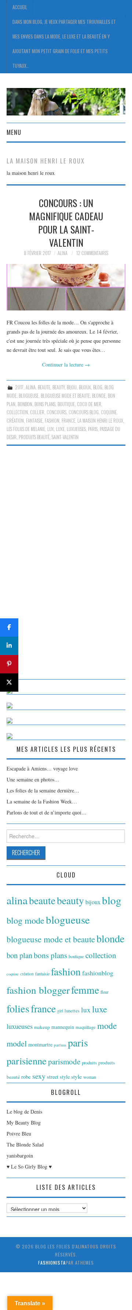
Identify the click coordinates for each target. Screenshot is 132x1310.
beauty (58, 387)
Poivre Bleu (19, 1133)
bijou (72, 387)
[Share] (9, 627)
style (76, 1076)
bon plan (19, 955)
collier (37, 412)
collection (17, 412)
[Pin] (9, 664)
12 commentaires (92, 253)
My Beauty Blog (24, 1122)
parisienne (27, 1060)
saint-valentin (65, 437)
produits (89, 1062)
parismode (64, 1061)
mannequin (62, 1027)
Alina (62, 253)
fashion (52, 420)
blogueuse (28, 395)
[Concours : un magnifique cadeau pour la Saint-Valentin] (66, 287)
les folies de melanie (26, 429)
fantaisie (34, 420)
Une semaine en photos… (33, 779)
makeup (42, 1027)
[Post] (9, 682)
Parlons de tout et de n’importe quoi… (47, 812)
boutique (66, 404)
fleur (104, 992)
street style (58, 1076)
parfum (60, 1045)
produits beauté (34, 437)
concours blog (84, 412)
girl (60, 1010)
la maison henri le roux (100, 420)
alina (31, 387)
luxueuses (76, 429)
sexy (38, 1076)
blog (97, 387)
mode (107, 1025)
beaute (44, 387)
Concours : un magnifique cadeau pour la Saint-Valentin (66, 222)
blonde (99, 395)
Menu (14, 132)
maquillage (86, 1027)
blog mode (25, 920)
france (68, 420)
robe (26, 1076)
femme (85, 990)
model (17, 1043)
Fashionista (52, 1262)
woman (89, 1077)
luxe (60, 429)
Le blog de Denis (24, 1111)
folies (18, 1008)
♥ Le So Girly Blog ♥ (29, 1166)
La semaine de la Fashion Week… (42, 801)
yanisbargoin (20, 1155)
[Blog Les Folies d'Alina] (66, 100)
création (15, 420)
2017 (19, 387)
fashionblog (97, 972)
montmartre (40, 1044)
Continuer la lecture (66, 364)
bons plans (44, 404)
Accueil (19, 7)
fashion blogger (38, 990)
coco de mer (89, 404)
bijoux (85, 387)
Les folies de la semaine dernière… (43, 790)
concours (56, 412)
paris (93, 429)
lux (50, 429)
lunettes (72, 1011)
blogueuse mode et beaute (65, 395)
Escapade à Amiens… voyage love (42, 768)
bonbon (25, 404)
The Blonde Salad (25, 1144)
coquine (109, 412)
